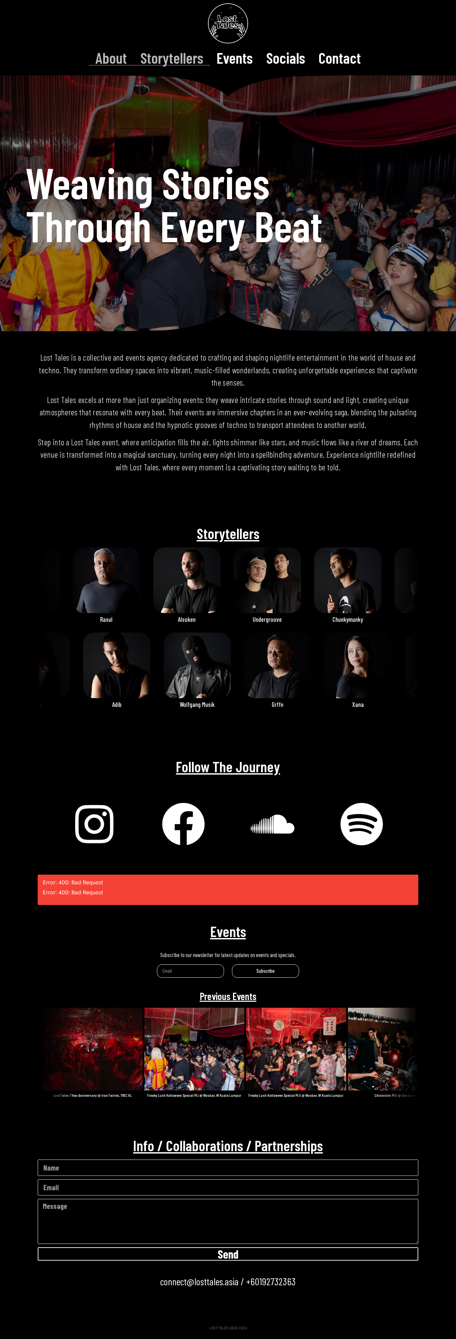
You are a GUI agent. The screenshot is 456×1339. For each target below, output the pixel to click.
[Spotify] (362, 824)
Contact (339, 57)
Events (235, 57)
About (111, 57)
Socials (285, 57)
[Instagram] (94, 824)
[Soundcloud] (272, 824)
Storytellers (171, 57)
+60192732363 (271, 1281)
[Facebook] (183, 824)
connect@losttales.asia (199, 1281)
